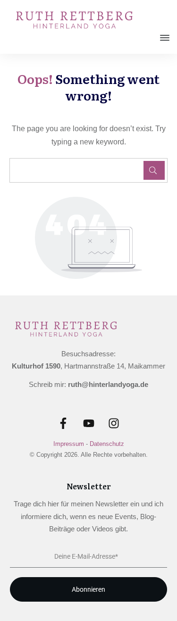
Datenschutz (107, 443)
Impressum (68, 443)
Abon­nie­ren (88, 589)
